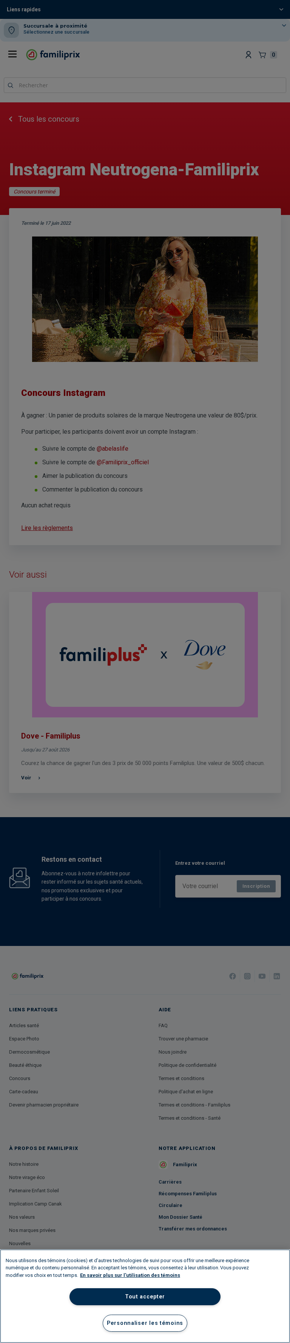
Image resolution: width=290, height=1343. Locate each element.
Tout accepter (145, 1297)
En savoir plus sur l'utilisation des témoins (130, 1275)
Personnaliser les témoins (145, 1323)
